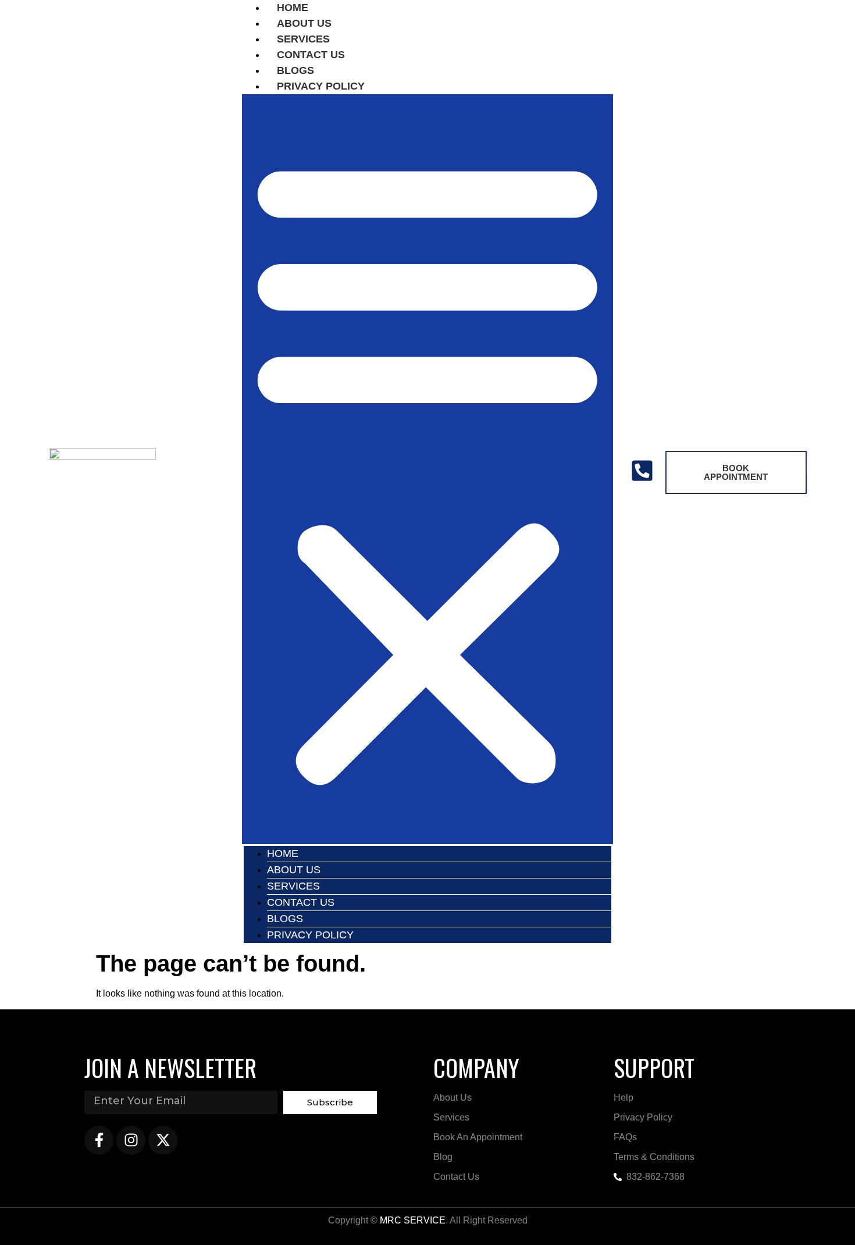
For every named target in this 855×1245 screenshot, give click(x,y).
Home (282, 853)
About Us (293, 870)
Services (293, 886)
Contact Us (300, 902)
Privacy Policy (321, 86)
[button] (427, 469)
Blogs (285, 918)
